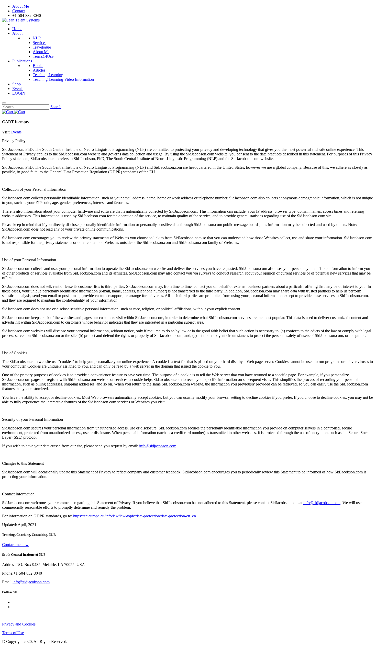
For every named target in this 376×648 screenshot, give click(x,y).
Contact (18, 11)
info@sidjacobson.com (157, 446)
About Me (20, 6)
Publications (22, 61)
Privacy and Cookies (19, 624)
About (17, 33)
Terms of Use (13, 633)
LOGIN (19, 93)
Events (17, 88)
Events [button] (15, 132)
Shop (16, 84)
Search (55, 107)
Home (17, 29)
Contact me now (15, 544)
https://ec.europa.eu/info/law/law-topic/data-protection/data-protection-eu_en (134, 516)
